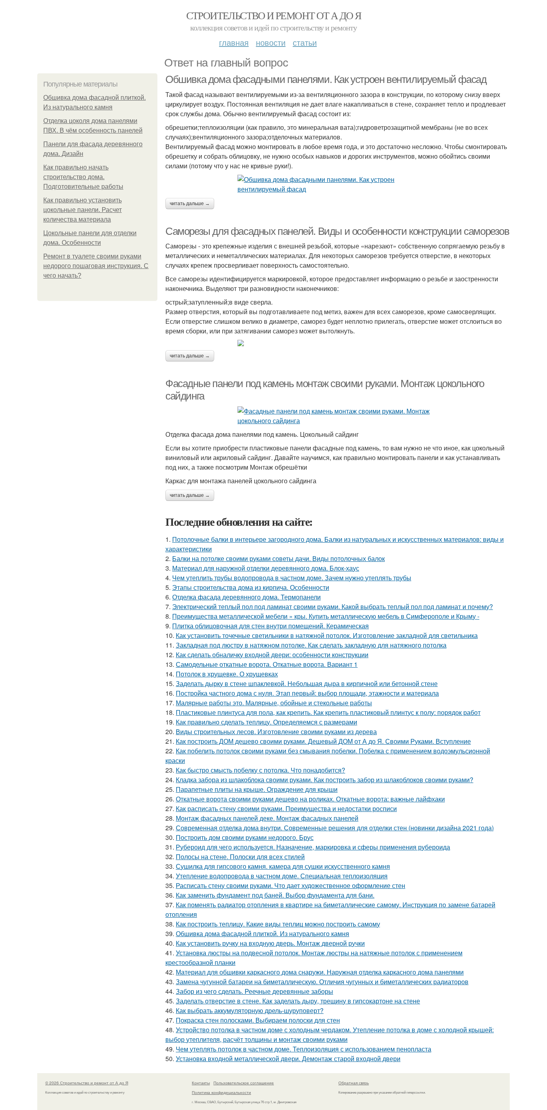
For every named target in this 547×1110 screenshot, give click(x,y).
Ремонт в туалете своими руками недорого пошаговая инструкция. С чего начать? (96, 266)
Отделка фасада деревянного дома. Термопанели (246, 596)
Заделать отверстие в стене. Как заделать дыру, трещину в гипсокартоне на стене (298, 1000)
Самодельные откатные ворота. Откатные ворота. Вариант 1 (267, 664)
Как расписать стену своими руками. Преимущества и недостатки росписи (286, 808)
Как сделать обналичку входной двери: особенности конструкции (272, 654)
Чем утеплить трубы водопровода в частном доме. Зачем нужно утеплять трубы (291, 577)
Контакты (201, 1083)
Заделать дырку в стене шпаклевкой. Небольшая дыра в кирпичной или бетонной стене (307, 683)
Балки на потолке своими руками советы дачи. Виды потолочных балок (278, 558)
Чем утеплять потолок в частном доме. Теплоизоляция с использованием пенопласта (303, 1048)
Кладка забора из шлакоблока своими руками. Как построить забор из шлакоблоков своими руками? (324, 779)
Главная (234, 42)
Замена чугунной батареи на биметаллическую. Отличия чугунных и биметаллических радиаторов (322, 981)
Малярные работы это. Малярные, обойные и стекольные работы (274, 702)
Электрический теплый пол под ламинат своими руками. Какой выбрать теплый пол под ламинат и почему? (332, 606)
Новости (271, 42)
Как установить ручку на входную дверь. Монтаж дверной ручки (270, 943)
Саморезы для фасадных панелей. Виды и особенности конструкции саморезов (337, 231)
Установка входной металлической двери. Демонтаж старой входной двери (288, 1058)
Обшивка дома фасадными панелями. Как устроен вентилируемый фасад (325, 79)
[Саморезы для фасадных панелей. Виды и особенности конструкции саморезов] (337, 343)
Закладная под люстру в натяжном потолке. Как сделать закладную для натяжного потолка (311, 645)
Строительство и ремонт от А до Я (273, 15)
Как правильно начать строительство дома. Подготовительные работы (83, 177)
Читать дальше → (190, 203)
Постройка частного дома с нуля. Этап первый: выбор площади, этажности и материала (307, 693)
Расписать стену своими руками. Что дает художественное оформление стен (290, 885)
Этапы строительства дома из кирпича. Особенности (250, 587)
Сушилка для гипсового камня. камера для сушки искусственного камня (283, 866)
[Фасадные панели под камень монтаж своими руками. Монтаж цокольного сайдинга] (337, 416)
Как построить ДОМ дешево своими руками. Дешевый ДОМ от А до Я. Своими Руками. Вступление (323, 741)
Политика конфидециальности (221, 1092)
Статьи (305, 42)
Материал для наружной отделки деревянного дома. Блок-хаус (265, 568)
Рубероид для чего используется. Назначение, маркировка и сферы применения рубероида (313, 847)
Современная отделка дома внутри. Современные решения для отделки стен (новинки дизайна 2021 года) (335, 827)
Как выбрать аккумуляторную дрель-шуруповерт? (250, 1010)
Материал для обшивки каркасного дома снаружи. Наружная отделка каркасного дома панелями (320, 972)
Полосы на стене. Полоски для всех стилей (240, 856)
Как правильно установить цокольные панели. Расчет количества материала (82, 210)
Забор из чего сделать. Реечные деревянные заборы (254, 991)
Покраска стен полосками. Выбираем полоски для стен (258, 1020)
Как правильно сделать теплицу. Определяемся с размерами (266, 722)
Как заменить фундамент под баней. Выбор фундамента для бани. (275, 895)
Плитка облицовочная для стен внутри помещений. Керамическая (270, 625)
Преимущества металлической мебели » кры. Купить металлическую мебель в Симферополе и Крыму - (325, 616)
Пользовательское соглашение (243, 1083)
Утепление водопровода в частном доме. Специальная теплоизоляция (282, 875)
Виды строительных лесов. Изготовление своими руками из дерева (276, 731)
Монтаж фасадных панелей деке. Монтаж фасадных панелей (267, 818)
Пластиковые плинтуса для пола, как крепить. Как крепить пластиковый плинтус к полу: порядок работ (328, 712)
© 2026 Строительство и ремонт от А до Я (86, 1083)
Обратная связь (353, 1083)
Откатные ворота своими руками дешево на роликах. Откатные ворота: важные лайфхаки (310, 798)
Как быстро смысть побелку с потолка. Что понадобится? (260, 770)
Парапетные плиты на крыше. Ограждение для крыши (257, 789)
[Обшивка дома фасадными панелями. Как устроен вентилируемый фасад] (337, 184)
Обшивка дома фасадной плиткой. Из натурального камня (262, 933)
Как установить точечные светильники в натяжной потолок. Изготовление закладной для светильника (327, 635)
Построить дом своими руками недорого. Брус (245, 837)
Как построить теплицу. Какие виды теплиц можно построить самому (278, 923)
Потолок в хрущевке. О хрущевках (227, 673)
